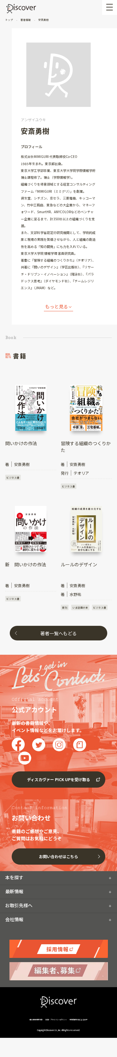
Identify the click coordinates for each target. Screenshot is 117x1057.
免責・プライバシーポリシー (56, 1019)
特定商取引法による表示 (78, 1019)
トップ (9, 19)
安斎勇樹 (43, 19)
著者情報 (26, 19)
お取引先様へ (18, 905)
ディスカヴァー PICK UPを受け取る (58, 779)
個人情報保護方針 (36, 1019)
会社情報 (14, 919)
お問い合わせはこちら (58, 856)
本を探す (14, 877)
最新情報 (14, 891)
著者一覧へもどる (58, 633)
